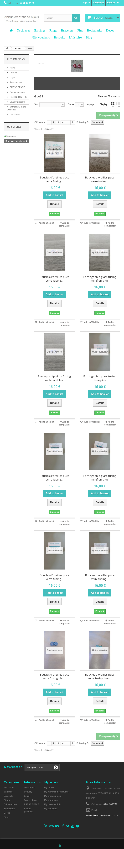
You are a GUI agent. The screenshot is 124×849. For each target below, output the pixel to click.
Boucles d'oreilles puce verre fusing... (54, 179)
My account (52, 782)
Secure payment (17, 92)
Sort (36, 104)
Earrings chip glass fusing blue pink (99, 378)
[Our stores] (16, 136)
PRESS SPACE (17, 87)
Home (12, 68)
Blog (89, 37)
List (118, 107)
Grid (112, 107)
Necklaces (23, 30)
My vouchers (50, 808)
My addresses (51, 800)
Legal (12, 77)
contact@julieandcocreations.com (102, 815)
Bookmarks (94, 30)
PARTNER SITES (18, 97)
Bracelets (67, 30)
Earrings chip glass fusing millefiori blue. (99, 278)
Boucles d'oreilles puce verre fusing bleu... (54, 676)
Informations (16, 59)
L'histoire (75, 37)
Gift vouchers (41, 37)
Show (71, 104)
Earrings (39, 30)
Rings (53, 30)
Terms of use (15, 82)
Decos (110, 30)
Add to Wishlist (46, 223)
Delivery (13, 72)
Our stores (14, 114)
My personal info (52, 804)
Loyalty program (17, 102)
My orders (49, 787)
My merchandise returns (56, 792)
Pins (80, 30)
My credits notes (52, 796)
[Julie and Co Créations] (21, 18)
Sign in (86, 2)
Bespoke (59, 37)
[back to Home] (7, 48)
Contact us (98, 2)
